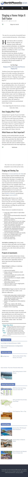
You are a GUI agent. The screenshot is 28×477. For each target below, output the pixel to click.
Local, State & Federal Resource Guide (11, 343)
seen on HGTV (13, 195)
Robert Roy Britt (8, 325)
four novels (8, 335)
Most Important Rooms (18, 66)
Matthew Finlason (10, 193)
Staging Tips (14, 68)
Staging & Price (7, 66)
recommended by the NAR (15, 173)
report (19, 49)
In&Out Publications (16, 469)
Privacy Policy (19, 472)
